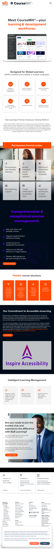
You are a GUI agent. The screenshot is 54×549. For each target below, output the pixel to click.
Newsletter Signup (33, 508)
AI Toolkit (6, 506)
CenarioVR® (6, 511)
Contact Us (44, 505)
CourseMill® (5, 523)
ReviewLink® (6, 515)
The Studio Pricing (19, 525)
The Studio (5, 505)
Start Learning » (41, 490)
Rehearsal (6, 513)
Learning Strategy (19, 510)
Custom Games (18, 508)
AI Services (17, 505)
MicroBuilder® (7, 518)
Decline (44, 543)
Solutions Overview (19, 503)
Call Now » (5, 490)
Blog (30, 503)
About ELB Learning (46, 503)
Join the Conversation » (26, 490)
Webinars (31, 510)
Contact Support (32, 517)
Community (31, 505)
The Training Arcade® (6, 508)
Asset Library (6, 517)
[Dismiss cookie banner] (49, 529)
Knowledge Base (32, 507)
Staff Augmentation (19, 514)
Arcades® (6, 510)
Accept (34, 543)
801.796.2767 (44, 507)
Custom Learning (19, 507)
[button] (21, 3)
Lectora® (15, 323)
